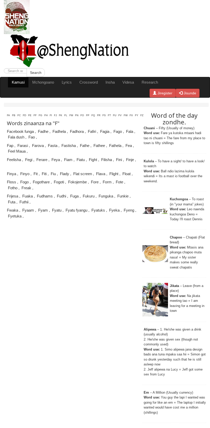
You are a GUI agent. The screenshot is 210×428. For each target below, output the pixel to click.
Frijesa (12, 196)
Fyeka (114, 210)
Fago (117, 131)
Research (150, 82)
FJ (55, 115)
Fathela (115, 145)
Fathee (99, 145)
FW (126, 115)
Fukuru (88, 196)
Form (107, 182)
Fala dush (16, 137)
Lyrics (67, 82)
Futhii (23, 202)
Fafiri (92, 131)
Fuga (74, 196)
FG (40, 115)
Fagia (104, 131)
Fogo (24, 182)
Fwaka (12, 210)
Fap (10, 145)
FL (65, 115)
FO (82, 115)
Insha (110, 82)
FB (13, 115)
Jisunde (189, 93)
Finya (11, 174)
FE (30, 115)
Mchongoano (43, 82)
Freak (26, 188)
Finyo (24, 174)
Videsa (128, 82)
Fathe (84, 145)
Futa (11, 202)
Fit (36, 174)
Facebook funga (20, 131)
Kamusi (18, 82)
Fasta (52, 145)
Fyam (43, 210)
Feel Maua (17, 151)
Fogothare (41, 182)
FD (24, 115)
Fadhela (59, 131)
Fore (95, 182)
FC (19, 115)
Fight (93, 159)
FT (109, 115)
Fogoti (59, 182)
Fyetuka (15, 216)
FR (98, 115)
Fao (31, 137)
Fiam (68, 159)
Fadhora (77, 131)
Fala (129, 131)
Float (126, 174)
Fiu (53, 174)
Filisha (106, 159)
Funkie (123, 196)
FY (136, 115)
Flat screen (82, 174)
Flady (64, 174)
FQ (93, 115)
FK (60, 115)
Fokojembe (77, 182)
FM (71, 115)
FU (114, 115)
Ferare (41, 159)
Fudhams (45, 196)
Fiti (44, 174)
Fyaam (28, 210)
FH (46, 115)
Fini (119, 159)
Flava (100, 174)
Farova (38, 145)
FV (120, 115)
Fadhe (43, 131)
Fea (128, 145)
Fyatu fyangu (76, 210)
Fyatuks (98, 210)
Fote (119, 182)
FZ (141, 115)
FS (104, 115)
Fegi (28, 159)
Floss (11, 182)
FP (87, 115)
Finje (130, 159)
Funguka (106, 196)
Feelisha (14, 159)
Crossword (88, 82)
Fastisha (68, 145)
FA (8, 115)
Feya (55, 159)
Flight (113, 174)
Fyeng (129, 210)
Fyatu (56, 210)
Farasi (22, 145)
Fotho (12, 188)
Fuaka (27, 196)
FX (131, 115)
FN (76, 115)
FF (35, 115)
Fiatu (81, 159)
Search (35, 73)
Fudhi (61, 196)
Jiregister (164, 93)
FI (51, 115)
